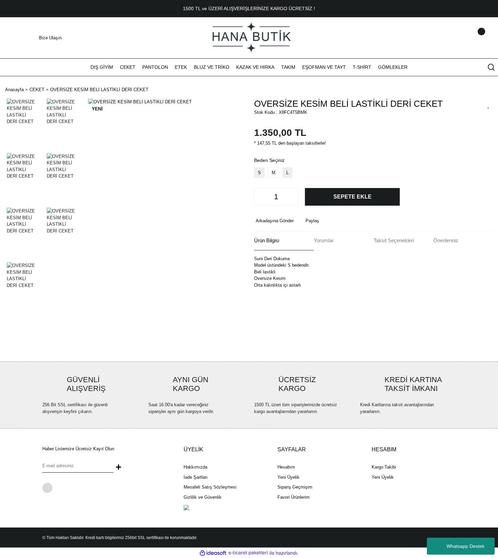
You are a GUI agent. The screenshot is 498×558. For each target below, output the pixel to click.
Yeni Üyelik (288, 477)
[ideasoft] (213, 553)
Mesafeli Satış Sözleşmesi (210, 487)
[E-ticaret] (248, 553)
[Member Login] (472, 38)
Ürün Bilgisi (266, 240)
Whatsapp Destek (465, 546)
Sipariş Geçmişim (294, 487)
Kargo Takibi (384, 467)
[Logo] (249, 37)
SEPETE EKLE (352, 197)
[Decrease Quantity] (261, 196)
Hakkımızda (195, 467)
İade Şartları (196, 477)
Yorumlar (324, 240)
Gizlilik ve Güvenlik (203, 497)
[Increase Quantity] (291, 196)
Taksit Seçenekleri (394, 240)
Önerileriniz (445, 240)
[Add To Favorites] (488, 105)
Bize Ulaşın (50, 37)
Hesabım (286, 467)
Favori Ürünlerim (293, 497)
